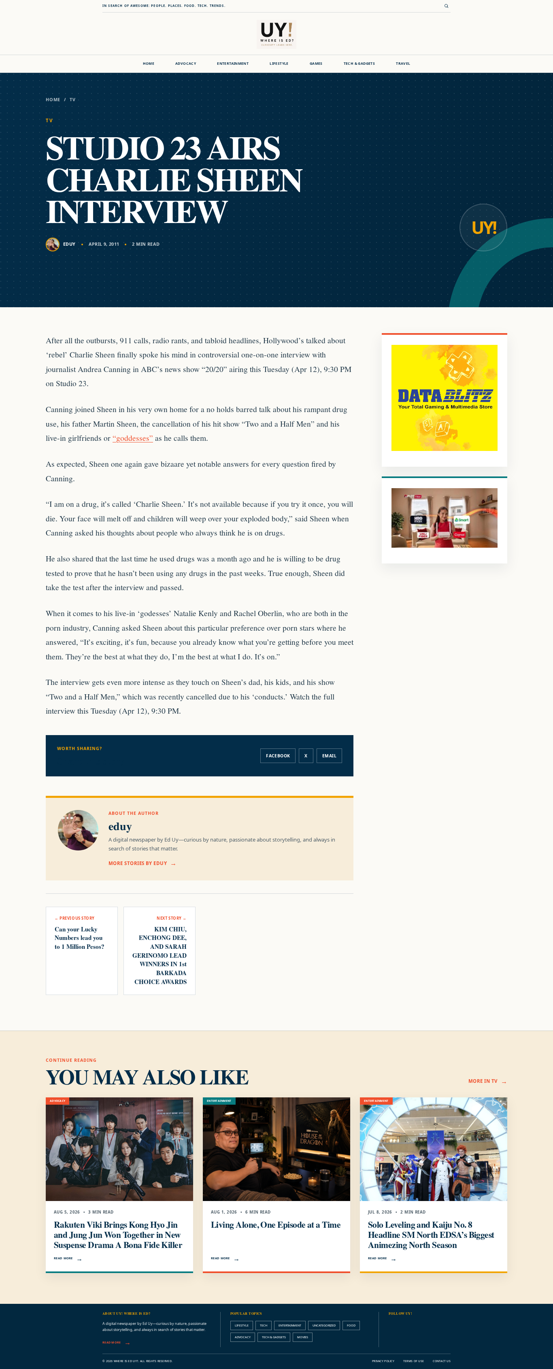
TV (73, 99)
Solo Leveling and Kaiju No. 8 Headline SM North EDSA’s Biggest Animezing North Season (431, 1234)
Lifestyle (279, 63)
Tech (263, 1325)
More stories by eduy (137, 863)
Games (316, 63)
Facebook (278, 756)
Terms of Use (413, 1361)
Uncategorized (324, 1325)
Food (351, 1325)
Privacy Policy (383, 1361)
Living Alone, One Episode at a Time (275, 1224)
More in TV (483, 1081)
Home (149, 63)
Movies (302, 1337)
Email (329, 756)
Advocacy (185, 63)
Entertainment (233, 63)
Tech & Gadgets (359, 63)
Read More (63, 1258)
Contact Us (442, 1361)
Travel (403, 63)
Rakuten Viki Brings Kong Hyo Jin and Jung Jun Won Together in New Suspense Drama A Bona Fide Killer (118, 1234)
